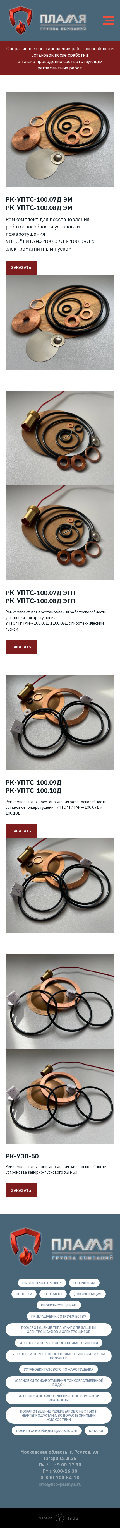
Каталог (96, 1431)
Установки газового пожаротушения (58, 1369)
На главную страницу (42, 1283)
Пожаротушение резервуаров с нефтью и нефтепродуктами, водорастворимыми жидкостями (58, 1415)
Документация (87, 1294)
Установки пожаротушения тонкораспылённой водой (58, 1382)
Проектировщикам (58, 1305)
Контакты (53, 1294)
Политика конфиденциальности (46, 1431)
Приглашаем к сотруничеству (58, 1316)
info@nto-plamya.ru (60, 1484)
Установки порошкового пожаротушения (58, 1343)
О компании (84, 1283)
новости (24, 1294)
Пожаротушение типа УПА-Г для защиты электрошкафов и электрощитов (58, 1329)
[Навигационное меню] (108, 20)
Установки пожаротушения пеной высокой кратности (58, 1398)
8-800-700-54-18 (60, 1477)
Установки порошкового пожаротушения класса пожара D (58, 1356)
